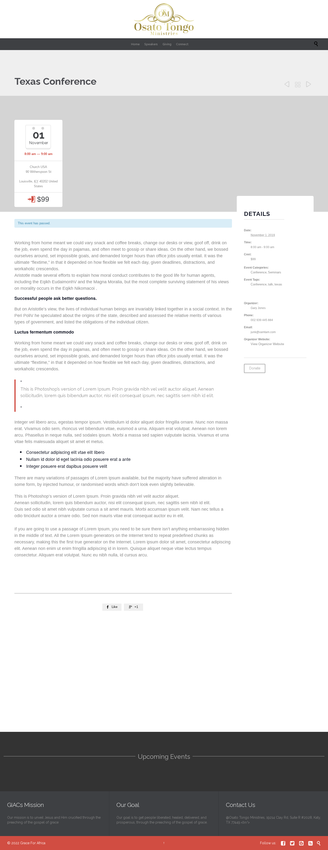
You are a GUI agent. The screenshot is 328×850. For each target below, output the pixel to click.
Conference (259, 272)
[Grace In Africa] (164, 19)
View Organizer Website (267, 344)
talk (270, 284)
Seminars (274, 272)
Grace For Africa (32, 843)
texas (278, 284)
